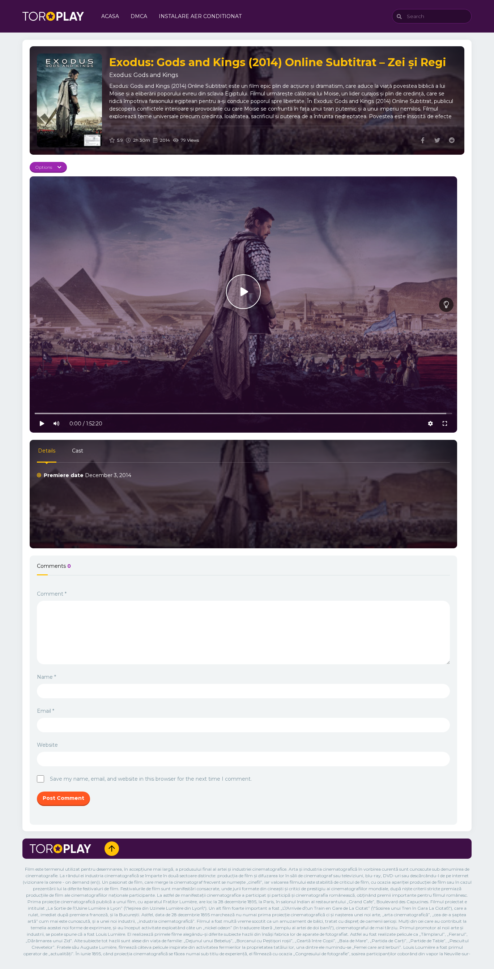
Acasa (110, 16)
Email (45, 711)
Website (47, 745)
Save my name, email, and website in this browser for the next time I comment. (151, 779)
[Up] (112, 848)
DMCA (139, 16)
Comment (52, 594)
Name (46, 677)
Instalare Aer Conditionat (200, 16)
